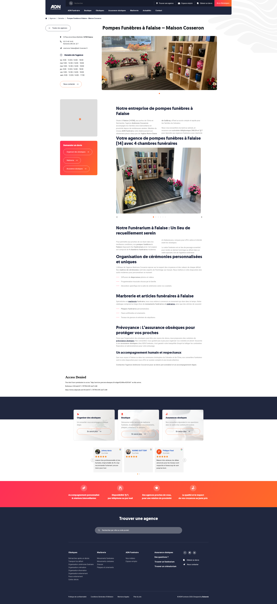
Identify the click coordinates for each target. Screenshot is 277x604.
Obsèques (72, 552)
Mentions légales (123, 597)
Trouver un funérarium (165, 562)
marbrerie (132, 301)
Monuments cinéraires (105, 561)
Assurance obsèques (164, 552)
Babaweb (205, 597)
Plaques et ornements (105, 567)
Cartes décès (73, 579)
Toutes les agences (59, 28)
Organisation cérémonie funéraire (81, 564)
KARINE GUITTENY (109, 451)
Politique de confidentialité (77, 597)
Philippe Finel (138, 451)
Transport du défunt (75, 561)
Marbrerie (101, 552)
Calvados (61, 18)
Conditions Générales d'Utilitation (102, 597)
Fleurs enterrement (75, 576)
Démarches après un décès (78, 558)
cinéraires (171, 304)
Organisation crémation (77, 567)
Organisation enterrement (78, 573)
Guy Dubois (168, 451)
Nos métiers (130, 558)
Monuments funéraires (105, 558)
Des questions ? (161, 557)
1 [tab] (159, 93)
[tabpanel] (159, 63)
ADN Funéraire (132, 552)
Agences (53, 18)
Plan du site (137, 597)
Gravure (100, 564)
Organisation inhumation (77, 570)
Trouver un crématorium (165, 566)
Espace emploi (131, 561)
